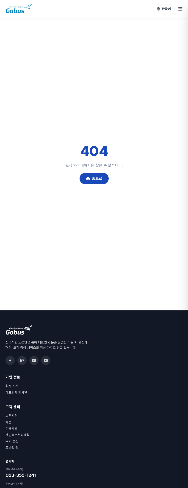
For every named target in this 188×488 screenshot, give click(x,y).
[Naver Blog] (22, 360)
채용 (8, 422)
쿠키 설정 (12, 441)
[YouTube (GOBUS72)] (34, 360)
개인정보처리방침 (17, 435)
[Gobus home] (19, 9)
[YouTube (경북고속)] (45, 360)
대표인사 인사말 (16, 392)
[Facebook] (10, 360)
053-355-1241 (21, 475)
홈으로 (97, 178)
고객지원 (11, 416)
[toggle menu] (180, 9)
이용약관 (11, 428)
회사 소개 (12, 386)
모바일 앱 (12, 448)
